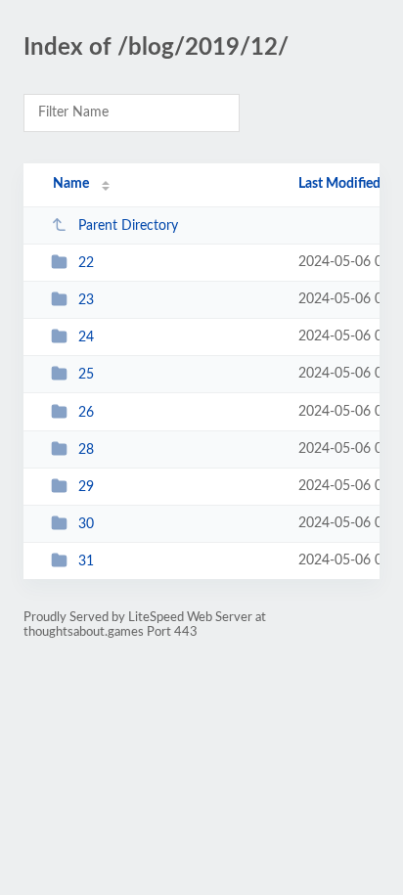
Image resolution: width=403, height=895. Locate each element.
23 (86, 300)
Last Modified (339, 184)
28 (86, 450)
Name (71, 184)
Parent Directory (128, 226)
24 (86, 337)
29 (86, 487)
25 (86, 374)
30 (86, 524)
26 (86, 413)
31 (86, 561)
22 (86, 263)
